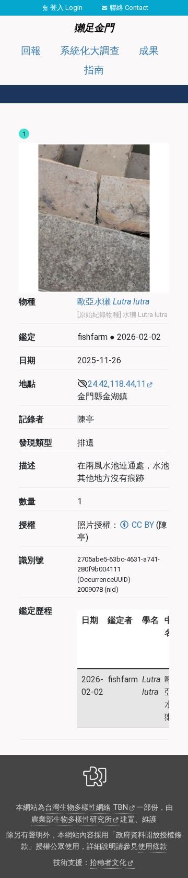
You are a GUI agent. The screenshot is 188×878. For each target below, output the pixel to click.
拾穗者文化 (108, 862)
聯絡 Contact (129, 7)
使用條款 (152, 846)
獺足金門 (94, 28)
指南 (94, 70)
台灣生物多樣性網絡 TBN (86, 807)
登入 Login (66, 7)
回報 (31, 51)
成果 (149, 51)
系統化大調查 (90, 51)
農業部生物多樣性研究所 (71, 819)
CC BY (142, 525)
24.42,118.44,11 (117, 384)
